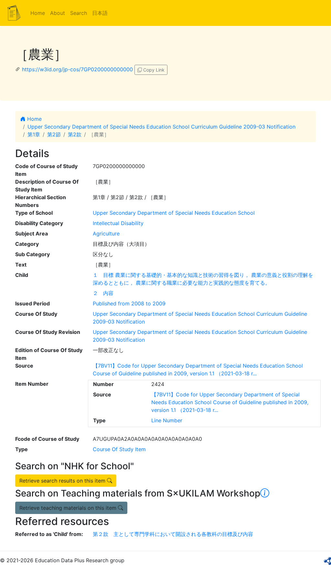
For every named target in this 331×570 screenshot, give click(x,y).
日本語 (100, 13)
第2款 (74, 134)
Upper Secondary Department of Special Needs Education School (174, 213)
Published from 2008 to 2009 (129, 303)
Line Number (166, 420)
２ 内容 (103, 293)
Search (78, 13)
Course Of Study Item (119, 449)
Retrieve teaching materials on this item (68, 508)
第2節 (54, 134)
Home (37, 13)
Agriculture (106, 233)
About (57, 13)
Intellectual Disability (118, 223)
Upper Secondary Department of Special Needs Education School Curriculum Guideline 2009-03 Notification (161, 126)
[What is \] (264, 493)
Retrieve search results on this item (63, 480)
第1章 (33, 134)
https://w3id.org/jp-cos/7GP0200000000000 (77, 69)
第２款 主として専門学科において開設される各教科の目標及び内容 (173, 534)
